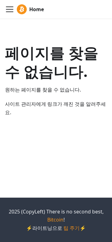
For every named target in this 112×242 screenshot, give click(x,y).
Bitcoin (55, 219)
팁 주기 (71, 228)
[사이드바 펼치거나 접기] (9, 9)
